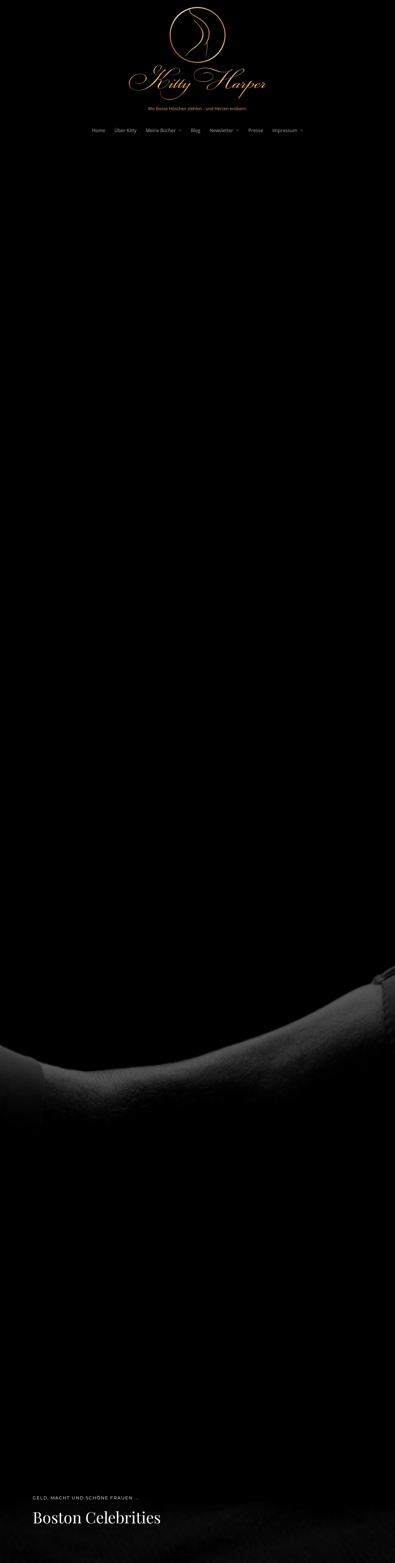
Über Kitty (125, 130)
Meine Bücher (161, 130)
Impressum (284, 130)
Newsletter (221, 130)
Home (98, 130)
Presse (255, 130)
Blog (195, 130)
